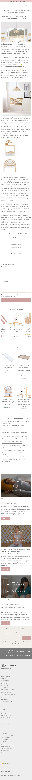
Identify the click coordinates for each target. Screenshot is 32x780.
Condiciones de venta (7, 692)
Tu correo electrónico (7, 274)
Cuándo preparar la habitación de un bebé (14, 439)
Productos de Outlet (6, 719)
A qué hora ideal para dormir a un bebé (13, 445)
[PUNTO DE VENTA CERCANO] (1, 651)
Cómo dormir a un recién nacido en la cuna (14, 436)
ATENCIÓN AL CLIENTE (24, 651)
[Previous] (2, 328)
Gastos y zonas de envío (7, 712)
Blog (2, 752)
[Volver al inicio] (29, 775)
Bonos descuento (5, 721)
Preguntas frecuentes (6, 744)
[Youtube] (9, 772)
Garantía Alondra (5, 683)
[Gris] (23, 378)
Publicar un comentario (16, 300)
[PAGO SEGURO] (4, 655)
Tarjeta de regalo (5, 750)
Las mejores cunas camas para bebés (13, 425)
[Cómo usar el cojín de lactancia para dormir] (16, 485)
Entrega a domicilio (6, 717)
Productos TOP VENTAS (16, 309)
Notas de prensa (5, 746)
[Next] (29, 328)
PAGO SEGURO (10, 655)
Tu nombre (4, 267)
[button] (21, 374)
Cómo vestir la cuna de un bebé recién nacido (15, 448)
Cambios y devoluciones (7, 689)
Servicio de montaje (6, 715)
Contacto (3, 678)
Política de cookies (6, 699)
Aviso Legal (4, 697)
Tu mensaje (4, 281)
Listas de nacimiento (6, 748)
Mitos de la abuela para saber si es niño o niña (15, 457)
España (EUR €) (7, 763)
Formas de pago (5, 723)
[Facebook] (1, 772)
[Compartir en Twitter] (16, 238)
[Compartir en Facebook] (13, 238)
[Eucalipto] (5, 407)
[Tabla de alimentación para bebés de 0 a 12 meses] (16, 586)
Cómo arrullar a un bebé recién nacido (13, 450)
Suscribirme (26, 638)
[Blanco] (3, 336)
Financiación (4, 725)
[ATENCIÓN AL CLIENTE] (17, 651)
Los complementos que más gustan (16, 347)
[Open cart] (29, 5)
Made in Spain (4, 685)
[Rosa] (25, 378)
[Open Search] (27, 5)
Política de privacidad (7, 701)
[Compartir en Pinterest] (18, 238)
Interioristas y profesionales (8, 694)
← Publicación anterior (15, 247)
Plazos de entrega (6, 713)
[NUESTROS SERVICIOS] (17, 655)
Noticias (8, 10)
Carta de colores (5, 737)
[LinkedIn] (4, 772)
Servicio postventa (6, 691)
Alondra (3, 10)
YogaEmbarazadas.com (9, 564)
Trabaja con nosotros (6, 682)
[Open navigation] (5, 5)
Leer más (5, 518)
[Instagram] (2, 772)
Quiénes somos (5, 680)
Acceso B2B (4, 696)
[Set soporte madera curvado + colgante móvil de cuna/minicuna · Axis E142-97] (16, 319)
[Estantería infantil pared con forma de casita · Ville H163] (8, 391)
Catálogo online (5, 739)
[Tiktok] (6, 772)
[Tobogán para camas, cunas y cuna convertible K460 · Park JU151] (8, 357)
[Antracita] (7, 407)
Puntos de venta (5, 687)
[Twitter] (7, 772)
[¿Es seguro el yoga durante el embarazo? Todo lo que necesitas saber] (16, 536)
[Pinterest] (5, 772)
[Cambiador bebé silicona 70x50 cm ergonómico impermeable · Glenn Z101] (24, 357)
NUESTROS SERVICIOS (24, 655)
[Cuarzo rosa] (1, 336)
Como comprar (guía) (7, 736)
